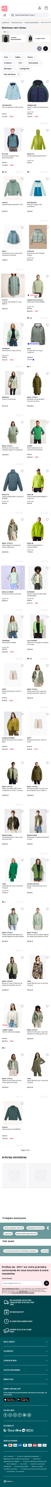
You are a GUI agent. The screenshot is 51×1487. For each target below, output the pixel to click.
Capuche (8, 1233)
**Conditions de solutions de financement (34, 1469)
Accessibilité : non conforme (15, 1471)
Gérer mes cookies (37, 1466)
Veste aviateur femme (13, 1228)
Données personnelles (21, 1466)
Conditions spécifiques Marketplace (28, 1456)
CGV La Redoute (8, 1456)
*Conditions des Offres (10, 1469)
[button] (46, 8)
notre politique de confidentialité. (23, 1293)
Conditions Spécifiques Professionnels (34, 1461)
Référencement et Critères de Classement (16, 1459)
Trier (6, 57)
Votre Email (7, 1278)
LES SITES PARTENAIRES (12, 1370)
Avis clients (23, 1464)
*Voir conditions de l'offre (10, 1288)
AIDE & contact (9, 1342)
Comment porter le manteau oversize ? (20, 1251)
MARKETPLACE (9, 1379)
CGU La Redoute (12, 1464)
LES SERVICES (8, 1351)
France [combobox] (9, 1481)
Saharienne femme (35, 1228)
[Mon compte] (39, 8)
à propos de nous (10, 1360)
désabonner (23, 1291)
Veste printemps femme (26, 1233)
